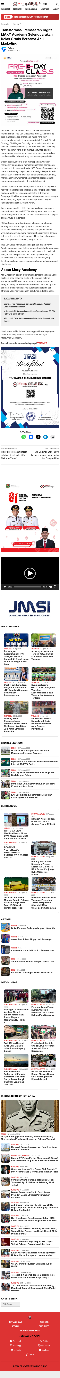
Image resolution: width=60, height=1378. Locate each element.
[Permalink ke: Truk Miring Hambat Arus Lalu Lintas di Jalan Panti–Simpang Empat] (16, 1032)
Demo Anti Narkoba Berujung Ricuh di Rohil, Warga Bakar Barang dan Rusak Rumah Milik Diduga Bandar (34, 1231)
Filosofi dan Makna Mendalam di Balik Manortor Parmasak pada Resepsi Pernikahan (41, 723)
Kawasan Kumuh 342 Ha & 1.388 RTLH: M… (33, 950)
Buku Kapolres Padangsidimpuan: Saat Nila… (34, 928)
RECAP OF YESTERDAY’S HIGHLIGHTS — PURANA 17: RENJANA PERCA (16, 852)
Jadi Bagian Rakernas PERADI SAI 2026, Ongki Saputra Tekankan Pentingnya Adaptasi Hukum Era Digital (34, 1208)
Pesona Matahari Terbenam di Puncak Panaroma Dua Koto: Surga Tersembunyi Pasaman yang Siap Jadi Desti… (14, 1078)
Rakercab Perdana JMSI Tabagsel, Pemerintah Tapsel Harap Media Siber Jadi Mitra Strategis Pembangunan (43, 902)
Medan (7, 828)
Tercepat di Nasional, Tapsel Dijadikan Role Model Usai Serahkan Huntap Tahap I (33, 1276)
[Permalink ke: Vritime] (4, 49)
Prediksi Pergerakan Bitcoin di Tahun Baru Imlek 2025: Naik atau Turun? (14, 453)
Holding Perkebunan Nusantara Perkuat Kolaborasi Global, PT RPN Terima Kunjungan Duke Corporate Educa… (43, 868)
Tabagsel (8, 649)
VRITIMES (42, 343)
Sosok (3, 1134)
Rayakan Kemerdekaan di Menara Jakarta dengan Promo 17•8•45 (43, 821)
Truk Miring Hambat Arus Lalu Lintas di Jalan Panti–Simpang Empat (14, 1047)
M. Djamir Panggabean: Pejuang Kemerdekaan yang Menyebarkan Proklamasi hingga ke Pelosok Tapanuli (28, 1138)
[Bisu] (50, 586)
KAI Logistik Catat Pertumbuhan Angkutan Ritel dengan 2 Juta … (32, 774)
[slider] (27, 586)
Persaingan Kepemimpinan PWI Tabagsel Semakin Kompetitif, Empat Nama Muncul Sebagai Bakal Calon (16, 658)
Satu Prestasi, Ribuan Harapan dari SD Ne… (33, 961)
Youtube (45, 1350)
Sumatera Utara (38, 814)
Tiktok (31, 1354)
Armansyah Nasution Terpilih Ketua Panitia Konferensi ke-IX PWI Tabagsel (42, 655)
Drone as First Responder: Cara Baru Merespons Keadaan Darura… (30, 752)
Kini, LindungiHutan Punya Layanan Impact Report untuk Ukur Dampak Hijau (45, 453)
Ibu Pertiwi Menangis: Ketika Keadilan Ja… (33, 972)
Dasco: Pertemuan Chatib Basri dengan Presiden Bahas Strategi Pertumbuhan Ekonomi (31, 1195)
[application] (30, 573)
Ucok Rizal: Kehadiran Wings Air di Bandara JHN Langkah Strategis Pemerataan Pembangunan (15, 690)
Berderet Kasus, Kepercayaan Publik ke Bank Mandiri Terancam (34, 1148)
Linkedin (17, 1350)
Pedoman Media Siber (30, 1330)
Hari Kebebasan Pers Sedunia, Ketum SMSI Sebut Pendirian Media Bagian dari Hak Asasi (34, 1219)
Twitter (45, 1341)
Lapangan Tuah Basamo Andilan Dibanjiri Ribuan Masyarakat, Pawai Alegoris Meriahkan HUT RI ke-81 (16, 1016)
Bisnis (13, 748)
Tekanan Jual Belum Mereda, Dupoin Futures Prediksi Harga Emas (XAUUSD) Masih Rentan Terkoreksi (16, 902)
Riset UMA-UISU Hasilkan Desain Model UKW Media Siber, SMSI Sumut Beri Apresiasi (16, 835)
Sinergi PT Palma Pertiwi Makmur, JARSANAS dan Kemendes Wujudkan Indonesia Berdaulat (34, 1159)
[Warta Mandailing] (30, 4)
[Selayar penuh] (55, 586)
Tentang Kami (15, 1322)
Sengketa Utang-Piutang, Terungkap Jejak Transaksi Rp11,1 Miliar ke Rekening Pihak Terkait (32, 1182)
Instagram (45, 1345)
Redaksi (15, 1326)
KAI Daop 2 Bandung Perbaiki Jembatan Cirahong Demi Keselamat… (31, 796)
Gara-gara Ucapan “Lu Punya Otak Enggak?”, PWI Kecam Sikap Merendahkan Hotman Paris (34, 1170)
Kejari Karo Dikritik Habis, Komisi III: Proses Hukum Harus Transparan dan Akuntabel (33, 1254)
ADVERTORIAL (16, 1156)
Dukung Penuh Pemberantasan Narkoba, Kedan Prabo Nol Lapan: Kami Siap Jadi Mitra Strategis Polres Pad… (15, 725)
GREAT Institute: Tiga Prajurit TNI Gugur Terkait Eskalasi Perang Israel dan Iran (31, 1243)
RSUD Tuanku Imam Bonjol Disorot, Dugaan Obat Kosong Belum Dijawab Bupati (43, 1075)
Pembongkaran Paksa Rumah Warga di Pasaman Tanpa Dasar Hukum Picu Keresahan (43, 1011)
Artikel (14, 926)
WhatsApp (17, 1345)
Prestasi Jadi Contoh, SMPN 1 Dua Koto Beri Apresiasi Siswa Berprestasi (42, 1047)
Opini (13, 959)
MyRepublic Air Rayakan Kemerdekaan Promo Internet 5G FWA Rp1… (34, 763)
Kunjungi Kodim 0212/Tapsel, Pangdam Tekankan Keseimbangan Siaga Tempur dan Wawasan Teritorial (43, 691)
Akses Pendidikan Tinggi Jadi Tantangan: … (33, 939)
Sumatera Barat (10, 1005)
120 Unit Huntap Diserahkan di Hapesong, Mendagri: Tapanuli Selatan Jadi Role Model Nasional (33, 1288)
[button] (30, 573)
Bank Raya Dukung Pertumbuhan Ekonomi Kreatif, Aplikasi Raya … (33, 785)
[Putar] (4, 586)
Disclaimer (44, 1326)
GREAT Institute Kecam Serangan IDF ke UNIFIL (31, 1265)
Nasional (15, 1145)
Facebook (17, 1341)
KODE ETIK (44, 1322)
